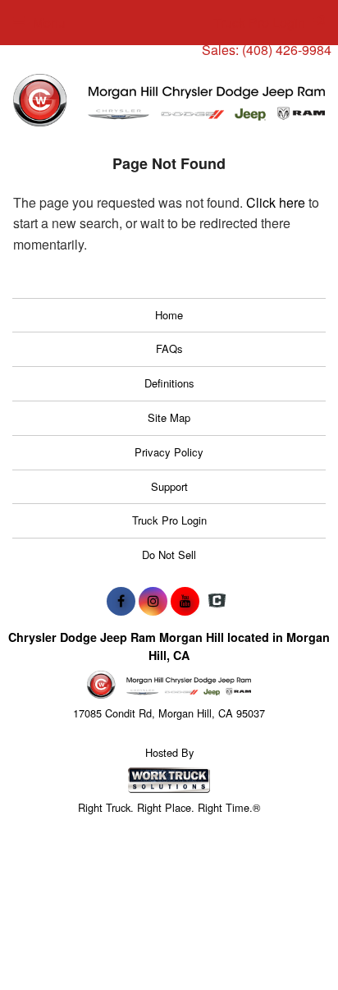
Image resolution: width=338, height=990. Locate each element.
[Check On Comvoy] (217, 601)
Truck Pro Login (169, 520)
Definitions (169, 383)
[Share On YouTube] (185, 601)
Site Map (169, 417)
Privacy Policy (169, 452)
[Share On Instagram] (153, 601)
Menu (49, 22)
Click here (275, 202)
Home (169, 315)
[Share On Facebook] (121, 601)
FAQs (169, 348)
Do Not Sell (169, 554)
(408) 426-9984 (286, 49)
